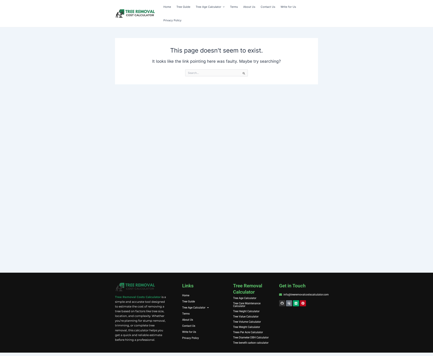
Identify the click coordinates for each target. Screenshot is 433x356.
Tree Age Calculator (208, 6)
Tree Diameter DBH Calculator (251, 337)
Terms (234, 6)
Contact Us (268, 6)
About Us (249, 6)
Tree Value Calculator (245, 316)
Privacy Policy (172, 20)
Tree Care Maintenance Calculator (246, 304)
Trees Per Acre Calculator (248, 332)
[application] (223, 7)
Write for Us (288, 6)
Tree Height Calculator (246, 311)
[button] (200, 307)
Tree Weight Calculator (246, 327)
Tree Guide (183, 6)
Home (167, 6)
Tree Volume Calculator (247, 322)
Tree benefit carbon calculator (250, 342)
